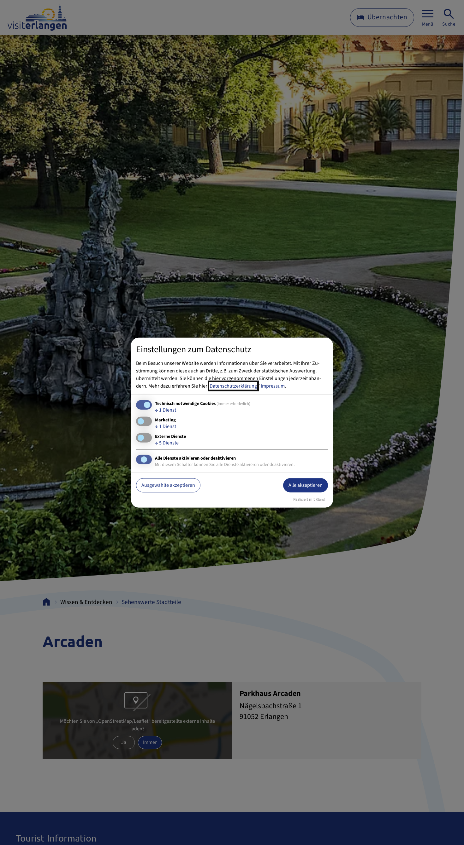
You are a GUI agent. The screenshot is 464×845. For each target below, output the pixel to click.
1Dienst (165, 409)
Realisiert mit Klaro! (309, 499)
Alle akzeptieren (306, 485)
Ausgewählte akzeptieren (168, 485)
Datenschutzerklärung (233, 385)
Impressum (273, 385)
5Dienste (167, 442)
